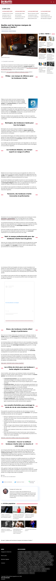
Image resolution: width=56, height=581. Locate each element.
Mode (42, 564)
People (50, 564)
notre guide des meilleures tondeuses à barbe (17, 72)
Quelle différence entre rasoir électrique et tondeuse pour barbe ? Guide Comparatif (18, 531)
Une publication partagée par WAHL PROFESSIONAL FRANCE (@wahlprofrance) (19, 320)
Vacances (43, 570)
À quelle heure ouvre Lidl (23, 573)
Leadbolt (3, 579)
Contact (3, 563)
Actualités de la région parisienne (25, 552)
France (20, 562)
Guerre (34, 562)
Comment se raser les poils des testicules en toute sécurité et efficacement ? (50, 57)
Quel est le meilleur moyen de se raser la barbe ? (50, 44)
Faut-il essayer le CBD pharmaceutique (32, 560)
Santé (30, 570)
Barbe (3, 475)
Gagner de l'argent (27, 562)
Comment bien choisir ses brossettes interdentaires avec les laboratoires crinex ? (20, 16)
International (21, 564)
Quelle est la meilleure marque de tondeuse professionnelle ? (29, 516)
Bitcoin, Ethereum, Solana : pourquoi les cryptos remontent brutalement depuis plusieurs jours (33, 16)
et (8, 218)
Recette (20, 570)
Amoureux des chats (44, 552)
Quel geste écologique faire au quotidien (36, 566)
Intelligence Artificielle (47, 562)
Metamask (36, 564)
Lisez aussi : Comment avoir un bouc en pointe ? (12, 363)
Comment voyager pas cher (39, 556)
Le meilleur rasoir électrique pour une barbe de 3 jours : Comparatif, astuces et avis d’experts (18, 516)
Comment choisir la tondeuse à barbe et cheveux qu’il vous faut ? (42, 56)
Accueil (3, 540)
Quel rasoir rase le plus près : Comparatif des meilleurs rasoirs (42, 69)
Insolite (39, 562)
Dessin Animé (33, 558)
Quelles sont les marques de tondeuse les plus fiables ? (42, 44)
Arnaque (20, 554)
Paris (46, 564)
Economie (40, 558)
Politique (24, 566)
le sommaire (8, 61)
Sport (35, 570)
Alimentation (35, 552)
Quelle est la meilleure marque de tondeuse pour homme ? (6, 530)
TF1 (38, 570)
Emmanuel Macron (48, 558)
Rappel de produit (45, 568)
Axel (20, 489)
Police (20, 566)
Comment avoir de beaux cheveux (25, 556)
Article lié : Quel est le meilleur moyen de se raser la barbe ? (15, 437)
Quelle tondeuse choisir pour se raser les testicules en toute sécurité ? (50, 70)
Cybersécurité (26, 558)
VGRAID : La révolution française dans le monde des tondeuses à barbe (6, 516)
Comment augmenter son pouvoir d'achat (42, 554)
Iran (26, 564)
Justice (31, 564)
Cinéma (30, 554)
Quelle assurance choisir (23, 568)
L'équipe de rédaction (6, 552)
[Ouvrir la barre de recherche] (51, 2)
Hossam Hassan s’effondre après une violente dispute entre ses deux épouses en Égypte (46, 16)
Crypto (20, 558)
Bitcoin (25, 554)
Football (51, 560)
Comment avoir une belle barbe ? (9, 476)
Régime (25, 570)
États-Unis (32, 573)
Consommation (50, 556)
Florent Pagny (44, 560)
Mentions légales (5, 559)
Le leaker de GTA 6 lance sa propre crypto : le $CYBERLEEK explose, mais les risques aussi (7, 16)
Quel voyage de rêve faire (35, 568)
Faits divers (21, 560)
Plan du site (4, 555)
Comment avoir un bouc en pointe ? (30, 530)
